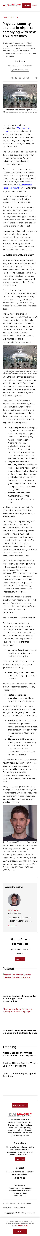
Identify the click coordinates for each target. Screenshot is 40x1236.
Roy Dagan (20, 61)
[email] (28, 78)
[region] (20, 1227)
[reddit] (24, 78)
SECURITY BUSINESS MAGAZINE (20, 1191)
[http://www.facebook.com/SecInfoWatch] (15, 1178)
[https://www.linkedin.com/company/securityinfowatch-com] (18, 1178)
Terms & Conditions (19, 1207)
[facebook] (12, 78)
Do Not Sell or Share (24, 1204)
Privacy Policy (7, 1207)
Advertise (13, 1204)
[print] (36, 78)
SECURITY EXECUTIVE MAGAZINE (20, 1188)
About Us (6, 1204)
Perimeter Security (10, 17)
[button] (4, 5)
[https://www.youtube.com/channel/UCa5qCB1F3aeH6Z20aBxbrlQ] (24, 1178)
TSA (19, 128)
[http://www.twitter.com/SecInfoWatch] (21, 1178)
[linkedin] (16, 78)
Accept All (20, 1231)
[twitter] (20, 78)
